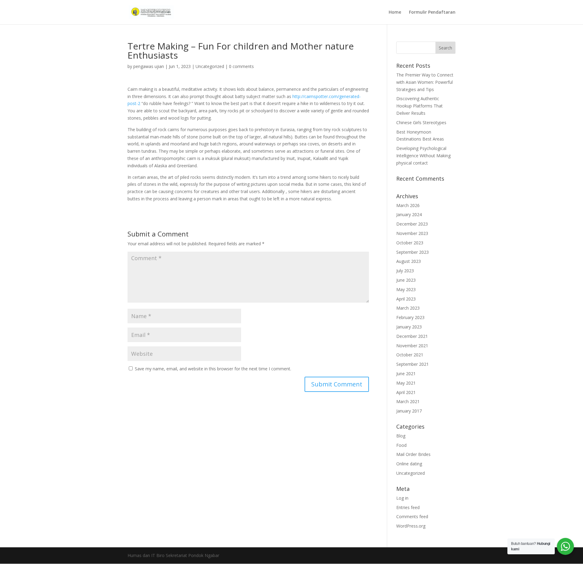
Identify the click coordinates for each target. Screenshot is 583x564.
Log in (402, 498)
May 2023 (406, 289)
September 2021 (412, 364)
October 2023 (409, 243)
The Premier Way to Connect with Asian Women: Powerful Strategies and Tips (424, 82)
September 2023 (412, 252)
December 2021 (412, 336)
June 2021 (406, 373)
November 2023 (412, 233)
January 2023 (409, 327)
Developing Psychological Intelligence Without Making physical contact (423, 155)
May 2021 (406, 383)
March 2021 (408, 401)
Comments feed (412, 516)
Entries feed (408, 507)
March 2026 (408, 205)
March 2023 (408, 308)
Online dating (409, 464)
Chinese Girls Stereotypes (421, 122)
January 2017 (409, 411)
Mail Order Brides (413, 454)
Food (401, 445)
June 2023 (406, 280)
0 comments (241, 66)
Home (395, 12)
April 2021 (406, 392)
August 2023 (408, 261)
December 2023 (412, 224)
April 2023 (406, 299)
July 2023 (405, 271)
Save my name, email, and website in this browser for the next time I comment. (213, 369)
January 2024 (409, 214)
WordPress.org (410, 526)
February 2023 (410, 317)
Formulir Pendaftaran (432, 12)
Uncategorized (210, 66)
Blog (400, 436)
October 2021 (409, 355)
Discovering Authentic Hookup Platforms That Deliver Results (419, 106)
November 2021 (412, 345)
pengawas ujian (148, 66)
